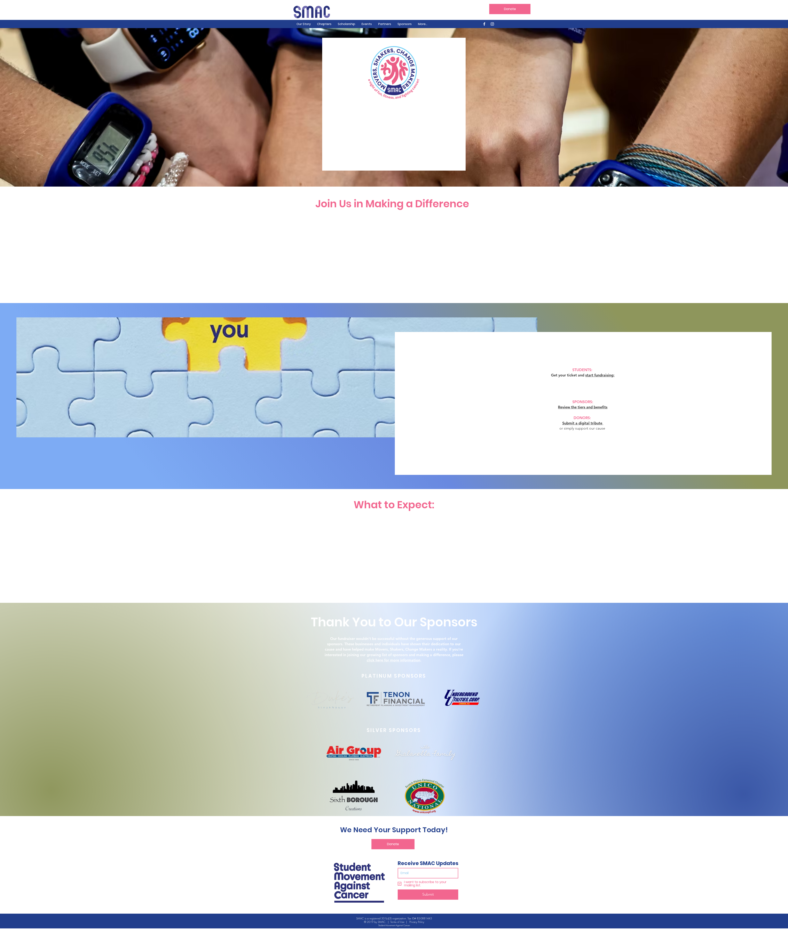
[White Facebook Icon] (484, 24)
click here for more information (393, 660)
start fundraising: (599, 375)
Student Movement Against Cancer (394, 925)
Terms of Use (397, 922)
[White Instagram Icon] (492, 24)
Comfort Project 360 (404, 227)
